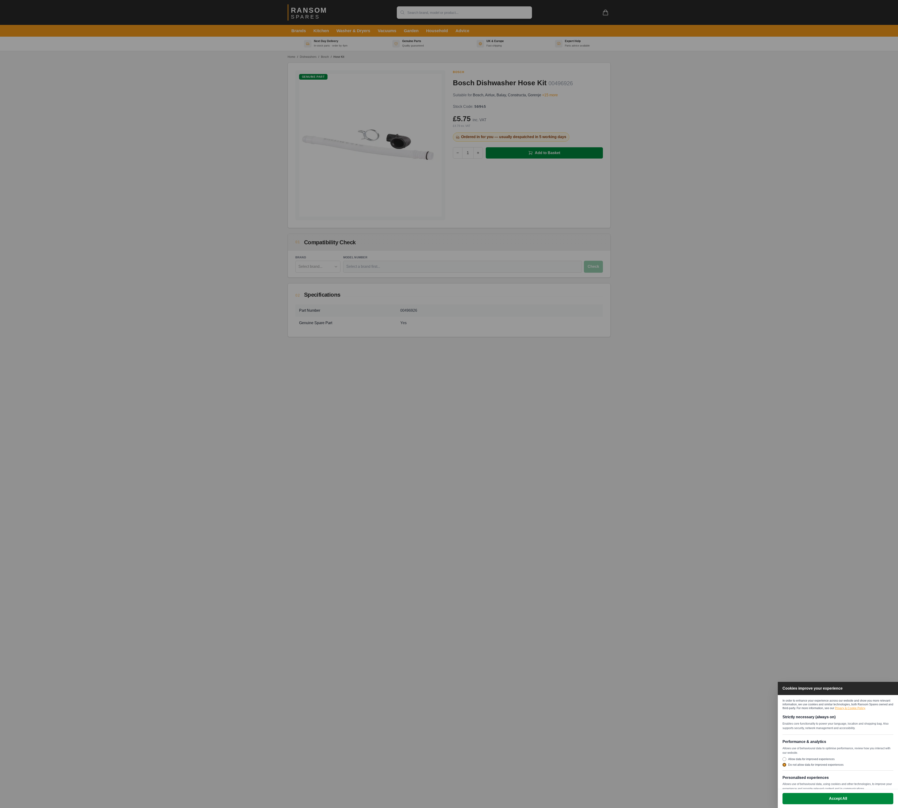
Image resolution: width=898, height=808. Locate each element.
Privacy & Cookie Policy (850, 708)
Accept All (838, 798)
